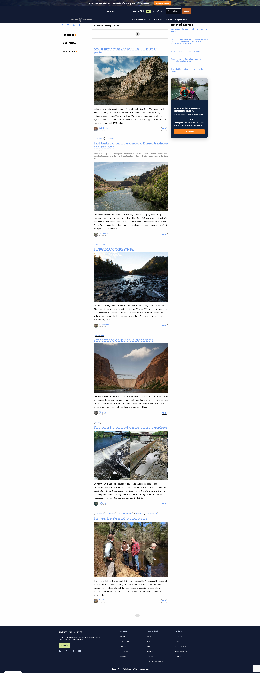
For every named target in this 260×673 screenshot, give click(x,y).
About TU (122, 636)
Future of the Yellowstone (114, 249)
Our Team (178, 636)
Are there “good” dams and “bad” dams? (124, 340)
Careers (177, 641)
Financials (122, 646)
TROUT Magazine (151, 513)
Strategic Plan (124, 651)
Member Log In (173, 11)
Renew (149, 641)
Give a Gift (69, 51)
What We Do (154, 19)
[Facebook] (60, 651)
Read (164, 129)
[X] (66, 651)
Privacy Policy (124, 656)
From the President (125, 513)
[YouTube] (79, 651)
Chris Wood (103, 600)
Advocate (150, 651)
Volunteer (150, 656)
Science (138, 513)
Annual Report (124, 641)
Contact (178, 656)
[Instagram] (73, 651)
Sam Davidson (103, 234)
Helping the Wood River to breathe (120, 518)
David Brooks (103, 128)
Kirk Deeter (102, 412)
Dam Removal (99, 335)
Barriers (97, 422)
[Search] (108, 11)
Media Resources (181, 651)
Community (111, 513)
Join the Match (162, 3)
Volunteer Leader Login (155, 661)
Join (148, 646)
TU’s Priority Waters (182, 646)
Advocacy (111, 138)
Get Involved (137, 19)
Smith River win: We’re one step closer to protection (125, 50)
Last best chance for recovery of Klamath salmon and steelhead (131, 145)
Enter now (189, 131)
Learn (167, 19)
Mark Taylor (103, 503)
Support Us (180, 19)
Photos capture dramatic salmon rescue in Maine (131, 427)
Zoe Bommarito (104, 325)
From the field (100, 44)
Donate (186, 11)
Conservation (99, 138)
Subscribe (69, 35)
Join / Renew (69, 43)
